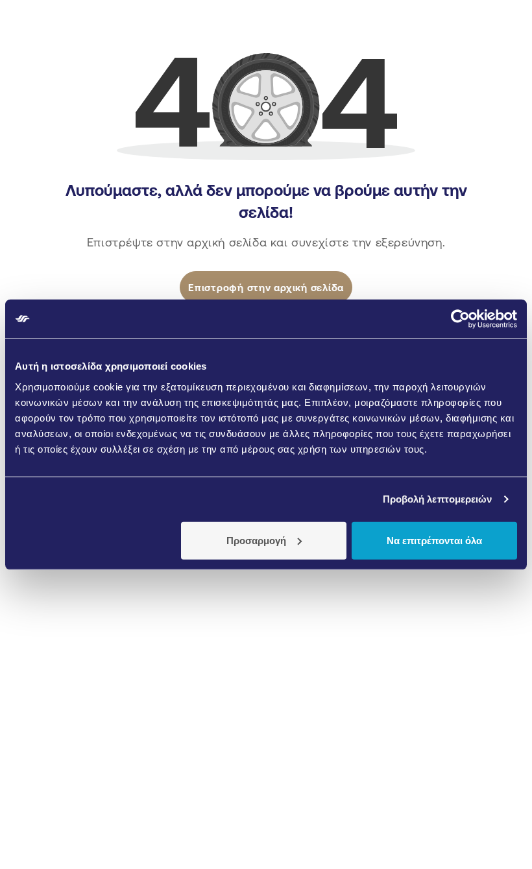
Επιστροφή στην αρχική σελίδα (266, 287)
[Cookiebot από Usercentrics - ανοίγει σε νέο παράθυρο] (460, 319)
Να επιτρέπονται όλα (434, 539)
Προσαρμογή (256, 539)
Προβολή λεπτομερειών (437, 499)
